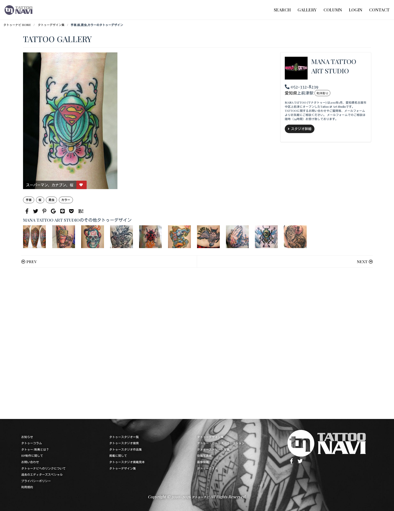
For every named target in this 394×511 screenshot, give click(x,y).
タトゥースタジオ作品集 (125, 449)
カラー (65, 200)
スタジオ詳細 (301, 128)
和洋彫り (322, 93)
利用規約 (27, 487)
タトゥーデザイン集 (51, 25)
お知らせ (27, 437)
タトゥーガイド (207, 468)
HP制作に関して (32, 455)
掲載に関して (118, 455)
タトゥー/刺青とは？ (35, 449)
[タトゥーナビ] (18, 10)
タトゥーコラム (31, 443)
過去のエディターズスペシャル (42, 474)
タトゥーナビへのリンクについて (43, 468)
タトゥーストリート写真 (213, 449)
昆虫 (51, 200)
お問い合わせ (30, 462)
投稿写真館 (204, 455)
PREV (31, 261)
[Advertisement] (160, 343)
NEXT (362, 261)
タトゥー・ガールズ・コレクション (220, 443)
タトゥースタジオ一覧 (124, 437)
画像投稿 (203, 462)
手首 (29, 200)
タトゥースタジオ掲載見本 (127, 462)
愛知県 (291, 92)
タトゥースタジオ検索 (124, 443)
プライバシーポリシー (36, 481)
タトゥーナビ (200, 497)
